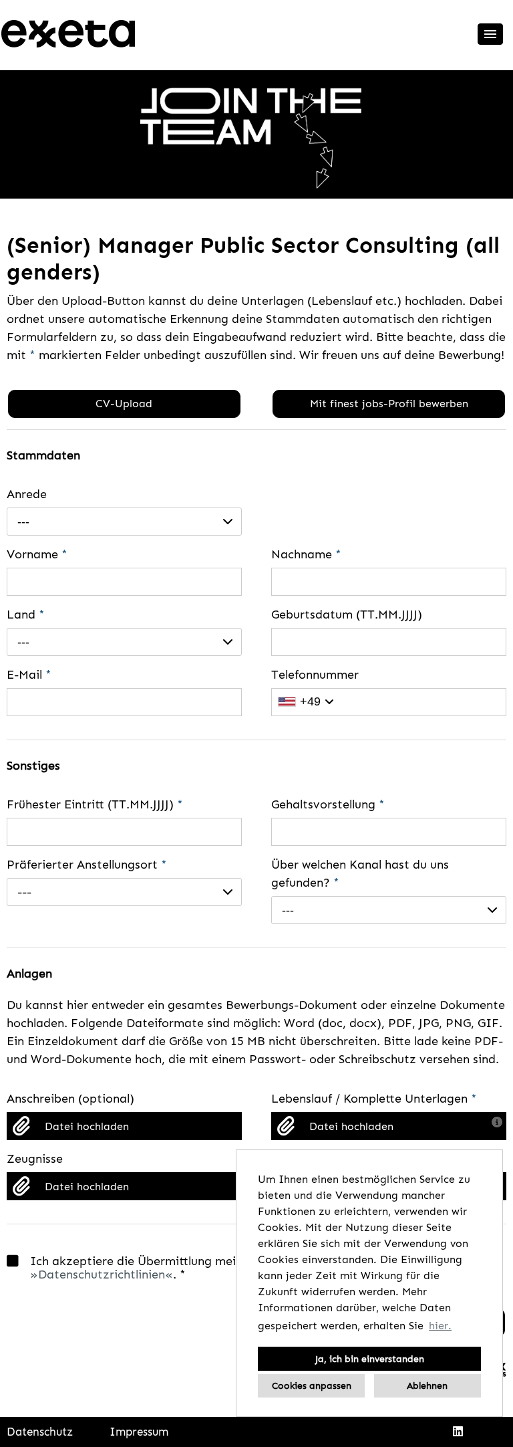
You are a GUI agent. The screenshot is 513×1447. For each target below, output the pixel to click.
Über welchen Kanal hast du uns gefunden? (360, 873)
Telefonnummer (315, 674)
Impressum (139, 1431)
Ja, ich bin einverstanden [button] (369, 1359)
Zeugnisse (35, 1158)
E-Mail (29, 674)
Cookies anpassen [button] (311, 1385)
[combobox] (124, 522)
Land (26, 614)
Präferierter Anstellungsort (87, 864)
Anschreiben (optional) (70, 1098)
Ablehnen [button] (427, 1385)
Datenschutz (40, 1431)
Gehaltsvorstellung (328, 804)
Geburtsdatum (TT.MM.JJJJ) (346, 614)
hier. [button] (440, 1325)
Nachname (306, 554)
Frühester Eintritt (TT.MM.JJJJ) (95, 804)
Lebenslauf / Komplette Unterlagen (374, 1098)
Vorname (37, 554)
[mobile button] (490, 34)
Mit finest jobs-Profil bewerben (389, 403)
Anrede (27, 494)
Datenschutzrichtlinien (101, 1274)
